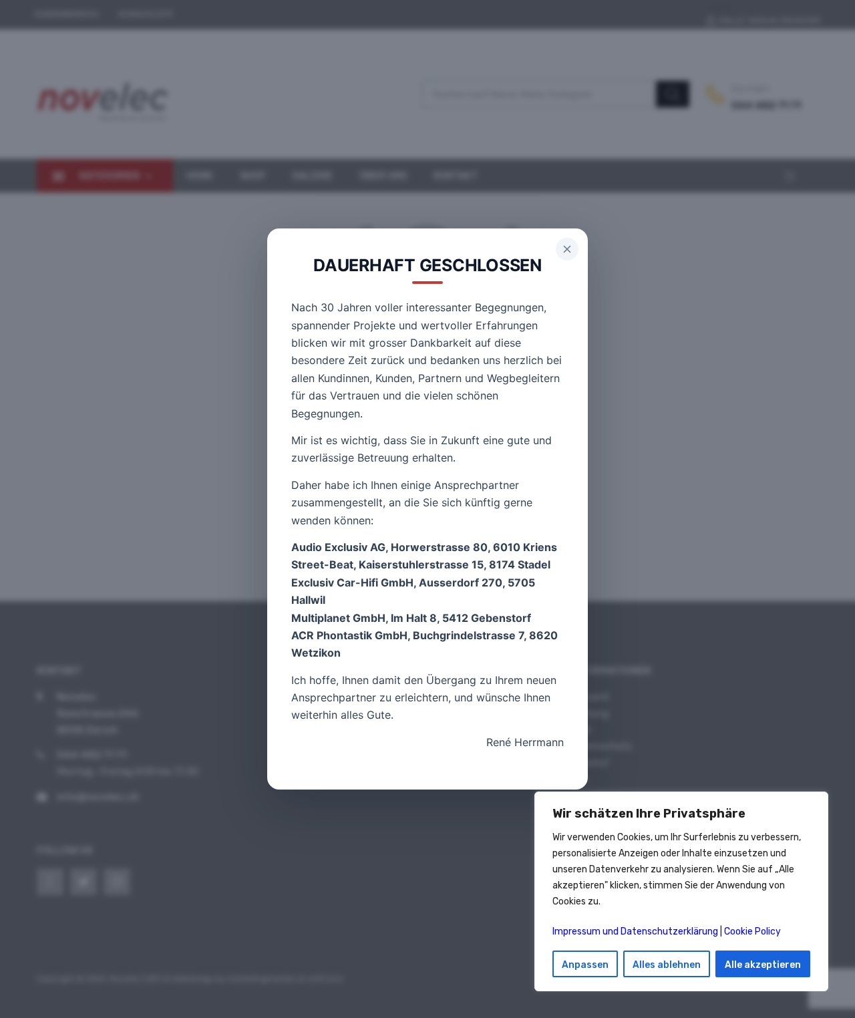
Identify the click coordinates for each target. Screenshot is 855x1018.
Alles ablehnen (667, 965)
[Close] (567, 249)
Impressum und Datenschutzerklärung (635, 931)
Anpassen (585, 965)
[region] (681, 891)
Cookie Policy (752, 931)
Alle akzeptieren (763, 965)
